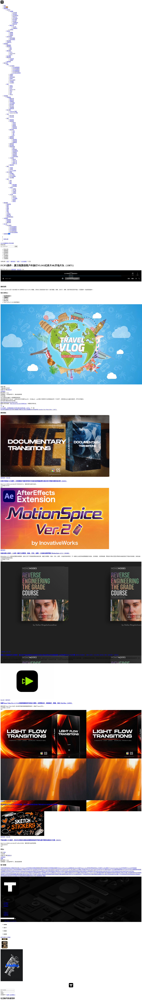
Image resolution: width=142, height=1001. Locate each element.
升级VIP (9, 389)
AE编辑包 (14, 28)
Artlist (75, 868)
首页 (5, 5)
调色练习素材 (42, 875)
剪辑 (6, 868)
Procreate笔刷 (12, 170)
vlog (48, 869)
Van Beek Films (92, 869)
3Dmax (11, 94)
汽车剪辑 (19, 875)
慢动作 (57, 871)
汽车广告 (14, 160)
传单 (13, 148)
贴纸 (8, 205)
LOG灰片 (94, 872)
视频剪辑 (119, 869)
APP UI (14, 196)
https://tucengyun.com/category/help (9, 402)
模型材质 (9, 57)
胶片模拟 (48, 871)
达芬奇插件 (12, 77)
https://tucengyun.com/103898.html (18, 403)
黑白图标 (14, 184)
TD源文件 (9, 42)
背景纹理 (11, 108)
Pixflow (101, 869)
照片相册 (14, 19)
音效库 (71, 871)
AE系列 (8, 9)
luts (68, 871)
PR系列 (8, 31)
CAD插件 (11, 82)
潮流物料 (6, 202)
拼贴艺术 (9, 215)
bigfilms (87, 869)
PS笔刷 (11, 167)
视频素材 (9, 45)
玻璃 (8, 208)
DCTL (10, 54)
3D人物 (14, 190)
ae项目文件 (123, 872)
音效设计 (79, 874)
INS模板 (9, 214)
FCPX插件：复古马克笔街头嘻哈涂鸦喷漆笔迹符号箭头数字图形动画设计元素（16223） (31, 840)
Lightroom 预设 (13, 111)
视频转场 (71, 868)
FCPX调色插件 (16, 71)
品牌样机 (11, 136)
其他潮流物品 (10, 216)
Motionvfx (60, 868)
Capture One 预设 (13, 112)
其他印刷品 (15, 156)
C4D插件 (11, 81)
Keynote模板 (12, 176)
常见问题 (11, 243)
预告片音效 (68, 872)
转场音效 (19, 869)
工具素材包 (15, 22)
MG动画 (14, 21)
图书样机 (14, 149)
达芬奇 (11, 86)
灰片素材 (9, 56)
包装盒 (14, 122)
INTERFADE (24, 872)
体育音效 (127, 874)
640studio (23, 871)
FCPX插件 (11, 65)
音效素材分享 (91, 871)
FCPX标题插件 (16, 70)
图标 (10, 183)
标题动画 (65, 874)
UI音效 (42, 874)
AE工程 (14, 26)
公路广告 (14, 162)
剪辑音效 (132, 874)
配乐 (10, 49)
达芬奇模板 (12, 38)
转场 (4, 868)
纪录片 (31, 874)
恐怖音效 (109, 874)
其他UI (14, 201)
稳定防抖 (10, 875)
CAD (10, 92)
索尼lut (114, 874)
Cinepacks (112, 868)
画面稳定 (5, 875)
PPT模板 (11, 173)
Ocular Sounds (32, 869)
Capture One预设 (50, 872)
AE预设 (11, 29)
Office (10, 90)
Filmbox (40, 871)
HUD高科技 (15, 15)
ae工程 (61, 871)
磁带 (8, 209)
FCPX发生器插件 (16, 72)
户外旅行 (35, 874)
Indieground (8, 872)
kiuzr (123, 869)
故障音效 (24, 875)
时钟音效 (113, 872)
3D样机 (14, 193)
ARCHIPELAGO (74, 869)
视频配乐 (4, 871)
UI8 (12, 871)
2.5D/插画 (14, 198)
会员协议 (6, 914)
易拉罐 (14, 125)
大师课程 (6, 218)
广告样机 (11, 158)
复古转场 (65, 871)
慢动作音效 (26, 874)
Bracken (38, 869)
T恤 (13, 134)
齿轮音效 (46, 874)
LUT (20, 868)
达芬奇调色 (124, 868)
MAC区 (5, 224)
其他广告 (14, 163)
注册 (8, 994)
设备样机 (11, 138)
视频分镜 (103, 872)
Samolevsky (59, 869)
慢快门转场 (82, 869)
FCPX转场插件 (16, 68)
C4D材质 (11, 58)
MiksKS (117, 871)
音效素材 (45, 868)
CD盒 (8, 212)
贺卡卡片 (11, 105)
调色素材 (99, 872)
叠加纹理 (11, 98)
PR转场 (11, 33)
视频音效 (96, 874)
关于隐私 (6, 904)
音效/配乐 (9, 46)
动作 (10, 180)
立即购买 (3, 391)
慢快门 (108, 868)
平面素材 (6, 95)
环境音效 (56, 874)
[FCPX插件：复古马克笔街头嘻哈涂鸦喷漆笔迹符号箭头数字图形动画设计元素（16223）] (22, 835)
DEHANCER (74, 872)
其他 (8, 179)
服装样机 (11, 129)
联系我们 (6, 906)
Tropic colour (84, 868)
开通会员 (6, 912)
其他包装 (14, 128)
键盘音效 (51, 874)
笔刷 (8, 166)
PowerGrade (12, 53)
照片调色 (9, 110)
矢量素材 (11, 101)
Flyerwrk (129, 868)
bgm (87, 871)
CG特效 (23, 869)
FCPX (10, 88)
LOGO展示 (15, 18)
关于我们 (6, 903)
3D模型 (11, 60)
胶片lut (5, 874)
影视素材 (6, 43)
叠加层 (19, 874)
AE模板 (11, 11)
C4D (10, 93)
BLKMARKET (17, 871)
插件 (8, 64)
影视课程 (9, 219)
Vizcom (19, 872)
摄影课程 (9, 222)
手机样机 (14, 139)
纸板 (8, 211)
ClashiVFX (64, 869)
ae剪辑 (136, 874)
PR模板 (11, 32)
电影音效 (94, 868)
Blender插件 (12, 80)
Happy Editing (13, 869)
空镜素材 (108, 872)
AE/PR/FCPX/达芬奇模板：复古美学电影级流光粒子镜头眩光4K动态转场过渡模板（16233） (32, 804)
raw (97, 868)
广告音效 (84, 874)
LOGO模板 (12, 102)
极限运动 (101, 874)
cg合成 (27, 869)
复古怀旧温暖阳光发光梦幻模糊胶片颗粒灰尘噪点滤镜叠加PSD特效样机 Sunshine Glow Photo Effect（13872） (29, 409)
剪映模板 (9, 41)
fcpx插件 (105, 869)
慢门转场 (128, 872)
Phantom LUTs (43, 869)
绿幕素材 (9, 61)
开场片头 (14, 17)
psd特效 (35, 872)
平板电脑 (14, 141)
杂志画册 (11, 104)
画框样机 (11, 165)
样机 (8, 118)
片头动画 (75, 874)
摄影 (79, 872)
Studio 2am (102, 871)
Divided (51, 869)
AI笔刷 (11, 169)
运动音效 (122, 874)
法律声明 (6, 915)
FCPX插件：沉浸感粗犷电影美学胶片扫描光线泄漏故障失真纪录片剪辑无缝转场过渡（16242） (34, 481)
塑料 (8, 207)
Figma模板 (12, 174)
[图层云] (2, 3)
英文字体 (11, 115)
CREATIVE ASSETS (110, 871)
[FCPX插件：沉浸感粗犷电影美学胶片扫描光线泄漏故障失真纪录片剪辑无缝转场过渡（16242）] (55, 476)
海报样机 (14, 155)
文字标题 (14, 12)
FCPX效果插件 (16, 67)
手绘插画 (11, 107)
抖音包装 (14, 14)
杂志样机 (14, 153)
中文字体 (11, 117)
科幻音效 (79, 871)
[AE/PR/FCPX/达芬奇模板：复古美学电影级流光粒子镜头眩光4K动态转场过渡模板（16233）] (43, 799)
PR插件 (11, 75)
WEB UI (14, 197)
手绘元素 (36, 875)
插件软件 (6, 63)
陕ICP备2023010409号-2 (10, 921)
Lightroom (23, 868)
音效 (10, 48)
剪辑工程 (11, 25)
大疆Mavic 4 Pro (88, 872)
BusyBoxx (7, 869)
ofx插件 (105, 874)
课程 (42, 868)
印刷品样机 (12, 146)
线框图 (14, 200)
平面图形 (9, 97)
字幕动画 (61, 874)
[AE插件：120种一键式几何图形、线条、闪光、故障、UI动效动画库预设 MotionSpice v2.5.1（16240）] (55, 548)
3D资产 (11, 187)
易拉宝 (14, 159)
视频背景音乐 (30, 875)
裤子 (13, 135)
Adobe (11, 85)
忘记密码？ (12, 994)
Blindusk (3, 869)
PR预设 (11, 35)
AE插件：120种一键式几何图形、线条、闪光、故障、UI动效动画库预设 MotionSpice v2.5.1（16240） (35, 553)
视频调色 (135, 869)
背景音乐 (9, 871)
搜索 (16, 246)
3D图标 (14, 189)
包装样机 (11, 121)
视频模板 (6, 8)
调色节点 (44, 871)
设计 (40, 872)
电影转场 (75, 871)
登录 (4, 852)
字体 (8, 114)
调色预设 (9, 50)
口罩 (13, 131)
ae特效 (39, 874)
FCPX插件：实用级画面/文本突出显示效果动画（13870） (16, 408)
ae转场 (82, 872)
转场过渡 (14, 24)
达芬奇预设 (12, 39)
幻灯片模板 (9, 172)
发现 (6, 7)
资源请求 (7, 233)
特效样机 (11, 119)
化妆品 (14, 124)
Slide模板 (11, 177)
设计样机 (11, 145)
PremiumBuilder (29, 871)
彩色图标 (14, 186)
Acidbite (104, 868)
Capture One (12, 89)
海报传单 (11, 100)
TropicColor (128, 871)
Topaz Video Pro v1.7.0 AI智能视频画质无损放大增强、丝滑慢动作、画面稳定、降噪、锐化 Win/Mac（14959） (37, 703)
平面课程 (9, 221)
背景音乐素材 (90, 874)
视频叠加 (14, 874)
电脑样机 (14, 142)
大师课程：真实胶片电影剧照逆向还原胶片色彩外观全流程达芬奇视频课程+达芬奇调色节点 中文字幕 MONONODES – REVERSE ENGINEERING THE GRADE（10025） (60, 655)
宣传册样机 (15, 150)
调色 (116, 869)
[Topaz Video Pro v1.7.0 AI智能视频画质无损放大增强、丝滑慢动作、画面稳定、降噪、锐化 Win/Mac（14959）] (27, 698)
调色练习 (53, 871)
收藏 (2, 858)
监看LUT (118, 874)
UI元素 (11, 194)
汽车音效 (14, 875)
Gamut (97, 869)
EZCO (54, 869)
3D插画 (14, 191)
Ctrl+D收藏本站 (5, 243)
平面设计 (30, 872)
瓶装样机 (14, 126)
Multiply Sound (111, 869)
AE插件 (11, 74)
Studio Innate (122, 871)
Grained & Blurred (128, 869)
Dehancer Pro (14, 872)
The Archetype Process (59, 872)
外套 (13, 132)
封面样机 (14, 152)
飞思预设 (43, 872)
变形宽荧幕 (9, 874)
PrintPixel (97, 871)
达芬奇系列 (9, 36)
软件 (8, 84)
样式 (10, 181)
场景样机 (11, 143)
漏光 (22, 874)
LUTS (10, 52)
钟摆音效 (118, 872)
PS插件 (11, 78)
